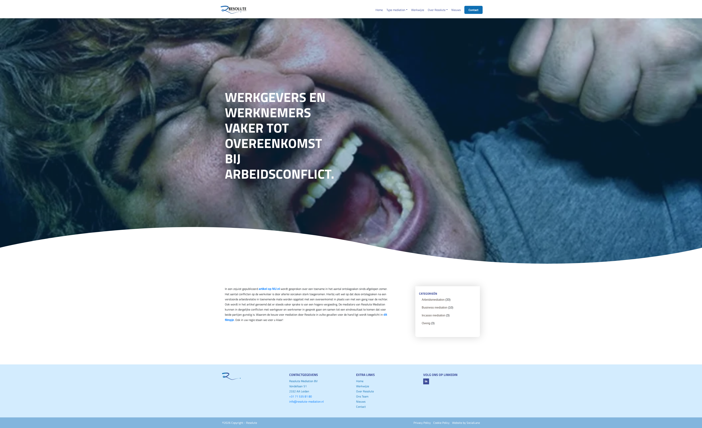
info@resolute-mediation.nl (306, 401)
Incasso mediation (433, 315)
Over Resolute (365, 391)
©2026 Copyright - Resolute (239, 423)
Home (359, 381)
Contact (361, 406)
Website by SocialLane (466, 423)
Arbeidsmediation (433, 299)
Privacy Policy (422, 423)
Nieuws (360, 401)
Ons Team (362, 396)
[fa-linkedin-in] (426, 381)
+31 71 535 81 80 (300, 396)
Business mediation (434, 307)
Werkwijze (362, 386)
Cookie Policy (441, 423)
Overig (426, 323)
